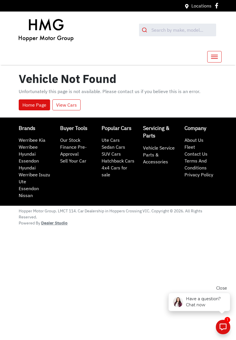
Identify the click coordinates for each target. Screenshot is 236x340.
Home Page (34, 105)
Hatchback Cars (118, 161)
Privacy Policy (198, 174)
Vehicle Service (159, 148)
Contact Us (196, 154)
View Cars (66, 105)
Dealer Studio (54, 223)
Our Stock (70, 140)
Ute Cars (111, 140)
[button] (214, 57)
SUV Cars (111, 154)
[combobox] (177, 30)
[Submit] (145, 30)
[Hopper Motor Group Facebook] (218, 5)
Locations (201, 6)
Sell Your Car (73, 161)
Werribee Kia (32, 140)
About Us (193, 140)
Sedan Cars (113, 147)
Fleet (189, 147)
